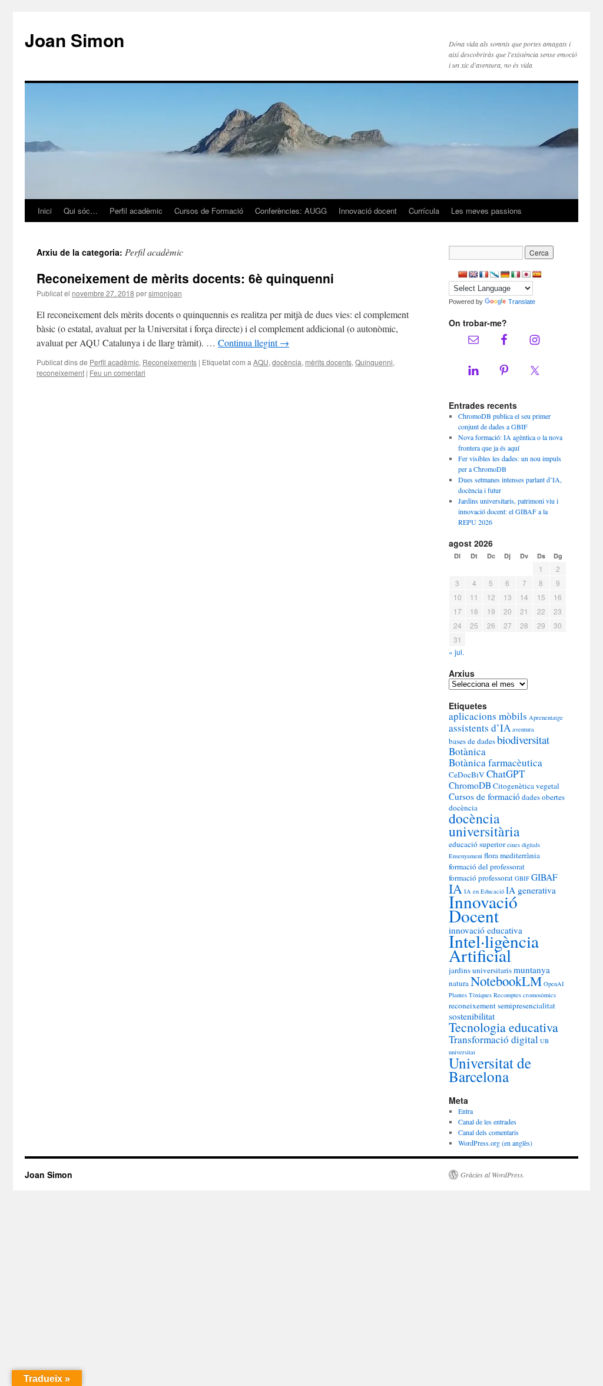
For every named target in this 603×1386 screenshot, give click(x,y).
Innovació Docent (483, 908)
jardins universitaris (480, 970)
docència (287, 362)
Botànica (467, 751)
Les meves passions (486, 210)
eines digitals (523, 845)
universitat (462, 1052)
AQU (261, 362)
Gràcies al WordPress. (492, 1174)
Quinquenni (374, 362)
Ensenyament (465, 856)
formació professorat (481, 877)
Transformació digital (493, 1039)
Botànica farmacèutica (495, 762)
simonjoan (165, 293)
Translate (521, 301)
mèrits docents (328, 362)
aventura (523, 729)
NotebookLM (506, 981)
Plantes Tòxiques (470, 995)
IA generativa (531, 890)
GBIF (522, 878)
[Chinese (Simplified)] (463, 274)
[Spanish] (537, 274)
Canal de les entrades (487, 1121)
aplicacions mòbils (488, 716)
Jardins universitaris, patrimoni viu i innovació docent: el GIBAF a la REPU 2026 (508, 511)
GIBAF (544, 877)
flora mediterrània (512, 855)
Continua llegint (253, 342)
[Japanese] (526, 274)
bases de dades (472, 741)
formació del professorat (487, 866)
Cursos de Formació (208, 210)
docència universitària (484, 825)
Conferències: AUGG (291, 210)
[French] (484, 274)
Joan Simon (74, 39)
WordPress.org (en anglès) (495, 1142)
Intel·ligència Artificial (494, 948)
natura (459, 983)
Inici (45, 210)
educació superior (477, 844)
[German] (505, 274)
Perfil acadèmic (136, 210)
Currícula (424, 210)
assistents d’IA (480, 728)
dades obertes (543, 797)
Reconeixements (170, 362)
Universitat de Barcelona (490, 1069)
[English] (473, 274)
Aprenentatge (546, 717)
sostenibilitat (472, 1016)
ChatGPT (505, 773)
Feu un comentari (117, 373)
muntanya (531, 969)
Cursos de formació (484, 796)
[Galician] (494, 274)
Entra (465, 1111)
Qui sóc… (81, 210)
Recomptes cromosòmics (524, 995)
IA (455, 888)
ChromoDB (470, 785)
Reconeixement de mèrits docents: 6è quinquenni (185, 278)
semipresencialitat (526, 1005)
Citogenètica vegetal (526, 785)
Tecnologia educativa (503, 1027)
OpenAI (554, 984)
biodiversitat (523, 739)
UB (544, 1041)
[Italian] (516, 274)
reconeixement (60, 373)
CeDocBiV (467, 774)
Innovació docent (368, 210)
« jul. (456, 652)
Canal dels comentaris (488, 1132)
